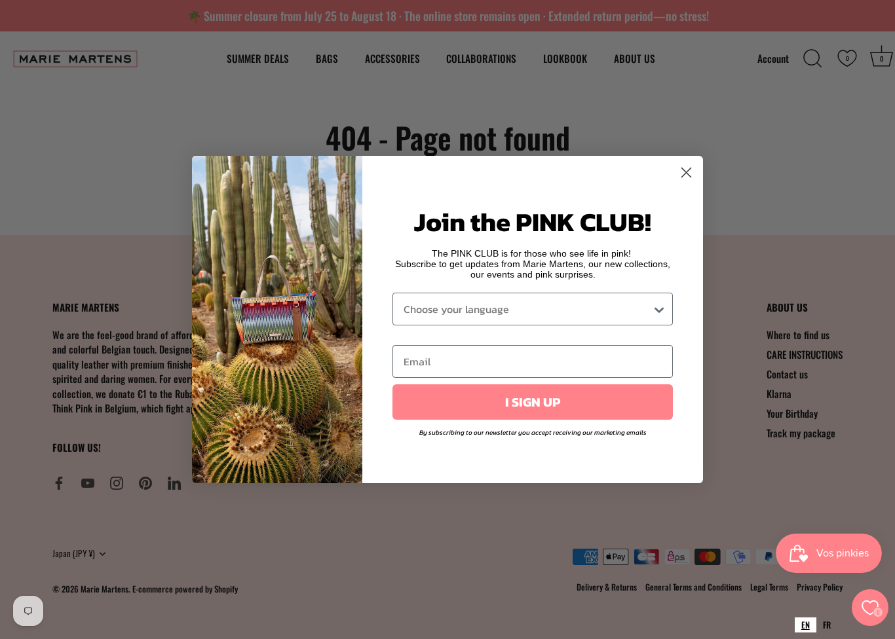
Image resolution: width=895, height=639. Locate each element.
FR (827, 624)
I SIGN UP (532, 402)
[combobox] (805, 624)
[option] (826, 624)
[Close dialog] (686, 172)
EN (805, 624)
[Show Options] (659, 309)
